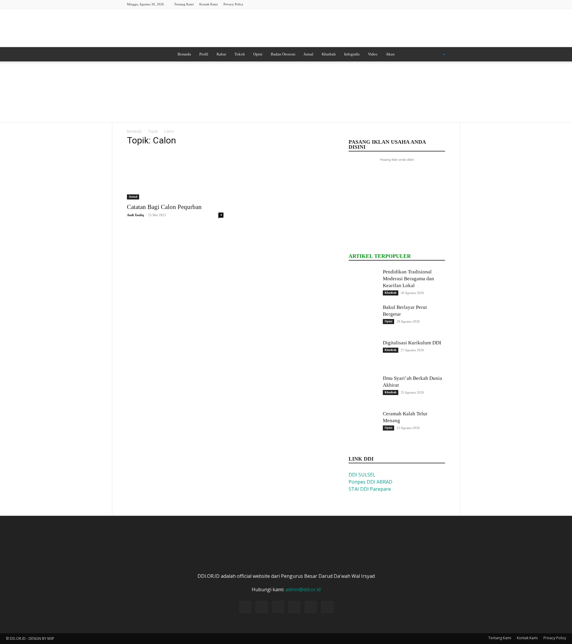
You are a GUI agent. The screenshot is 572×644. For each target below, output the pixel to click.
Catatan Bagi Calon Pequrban (164, 206)
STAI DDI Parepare (370, 489)
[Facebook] (401, 4)
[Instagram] (411, 4)
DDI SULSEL (362, 474)
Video (372, 54)
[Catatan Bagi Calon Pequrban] (175, 175)
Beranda (184, 54)
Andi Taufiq (135, 215)
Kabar (221, 54)
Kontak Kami (208, 4)
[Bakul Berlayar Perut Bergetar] (363, 319)
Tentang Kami (184, 4)
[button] (436, 54)
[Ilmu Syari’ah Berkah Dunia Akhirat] (363, 390)
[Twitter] (420, 4)
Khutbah (329, 54)
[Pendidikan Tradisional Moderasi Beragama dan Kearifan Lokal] (363, 283)
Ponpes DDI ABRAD (370, 482)
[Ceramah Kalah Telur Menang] (363, 425)
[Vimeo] (430, 4)
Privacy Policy (233, 4)
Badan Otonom (283, 54)
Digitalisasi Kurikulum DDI (412, 343)
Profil (203, 54)
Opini (257, 54)
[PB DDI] (286, 28)
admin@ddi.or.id (303, 589)
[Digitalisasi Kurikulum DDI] (363, 354)
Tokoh (239, 54)
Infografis (352, 54)
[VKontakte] (440, 4)
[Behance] (391, 4)
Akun (390, 54)
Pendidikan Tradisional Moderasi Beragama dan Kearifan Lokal (408, 278)
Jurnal (308, 54)
